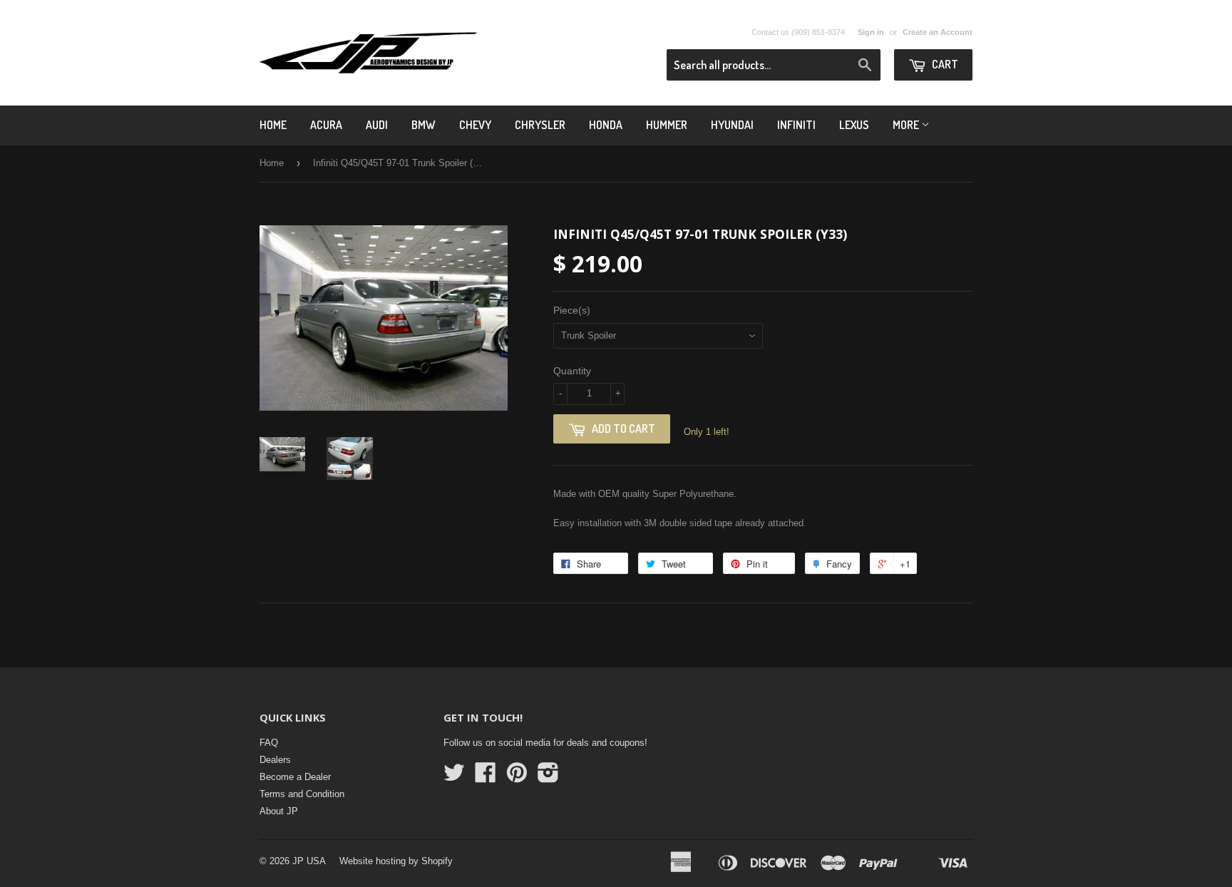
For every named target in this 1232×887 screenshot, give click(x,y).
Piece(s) (571, 310)
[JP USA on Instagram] (548, 777)
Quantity (572, 370)
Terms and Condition (302, 794)
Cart (944, 64)
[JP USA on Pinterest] (517, 777)
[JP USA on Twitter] (454, 777)
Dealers (275, 759)
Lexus (854, 125)
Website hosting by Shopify (396, 861)
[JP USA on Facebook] (485, 777)
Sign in (871, 32)
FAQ (269, 742)
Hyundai (732, 125)
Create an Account (937, 32)
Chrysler (540, 125)
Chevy (475, 125)
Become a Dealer (295, 776)
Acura (326, 125)
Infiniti (796, 125)
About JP (279, 811)
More (907, 125)
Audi (377, 125)
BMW (423, 125)
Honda (605, 125)
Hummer (666, 125)
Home (273, 125)
